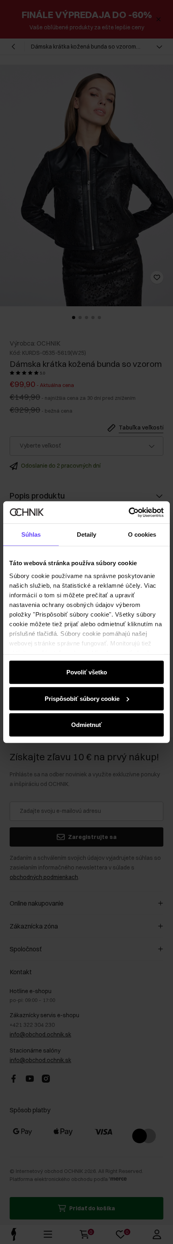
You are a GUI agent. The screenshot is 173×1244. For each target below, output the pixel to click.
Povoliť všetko (86, 672)
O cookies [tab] (142, 534)
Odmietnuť (86, 724)
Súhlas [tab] (31, 534)
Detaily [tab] (87, 534)
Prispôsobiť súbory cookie (82, 698)
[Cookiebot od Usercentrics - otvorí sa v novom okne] (128, 512)
